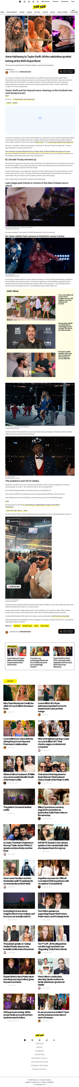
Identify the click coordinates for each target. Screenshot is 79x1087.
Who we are (45, 1)
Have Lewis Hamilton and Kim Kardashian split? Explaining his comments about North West (18, 881)
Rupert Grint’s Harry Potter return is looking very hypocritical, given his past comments (18, 979)
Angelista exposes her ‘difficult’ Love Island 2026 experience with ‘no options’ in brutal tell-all (53, 881)
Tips (72, 1)
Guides (52, 12)
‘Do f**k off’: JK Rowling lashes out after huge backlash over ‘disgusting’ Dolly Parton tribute (52, 946)
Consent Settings (39, 1066)
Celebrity (17, 626)
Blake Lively (39, 142)
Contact (55, 1)
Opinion (45, 12)
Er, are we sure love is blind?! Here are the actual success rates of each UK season (53, 1015)
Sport (36, 626)
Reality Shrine (63, 12)
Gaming (29, 12)
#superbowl (30, 99)
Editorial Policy (39, 1058)
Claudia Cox (14, 72)
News (2, 12)
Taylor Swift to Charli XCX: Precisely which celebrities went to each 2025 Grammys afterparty (62, 662)
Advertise (64, 1)
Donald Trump (27, 626)
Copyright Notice (39, 1062)
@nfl (7, 96)
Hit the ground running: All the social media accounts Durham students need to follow (17, 1015)
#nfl (24, 99)
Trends (21, 12)
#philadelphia (40, 505)
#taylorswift (18, 99)
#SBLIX (57, 505)
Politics (37, 12)
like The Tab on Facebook (60, 616)
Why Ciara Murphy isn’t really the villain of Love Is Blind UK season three (18, 706)
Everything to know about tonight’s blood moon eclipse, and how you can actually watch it (19, 914)
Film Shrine (74, 12)
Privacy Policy (39, 1069)
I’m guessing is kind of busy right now (60, 142)
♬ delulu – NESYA (11, 103)
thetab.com (36, 1080)
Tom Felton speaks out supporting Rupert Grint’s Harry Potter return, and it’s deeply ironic (53, 914)
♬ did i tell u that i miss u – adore (16, 510)
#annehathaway (30, 505)
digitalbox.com (41, 1084)
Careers (39, 1051)
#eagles (48, 505)
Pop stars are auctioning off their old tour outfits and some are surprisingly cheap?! (39, 662)
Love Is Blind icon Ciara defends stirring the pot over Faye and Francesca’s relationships (18, 741)
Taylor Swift (44, 626)
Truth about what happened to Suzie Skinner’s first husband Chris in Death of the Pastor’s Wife (53, 777)
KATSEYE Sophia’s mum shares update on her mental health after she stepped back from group (53, 845)
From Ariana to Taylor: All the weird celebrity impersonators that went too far (16, 661)
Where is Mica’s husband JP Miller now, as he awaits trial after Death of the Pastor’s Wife (19, 777)
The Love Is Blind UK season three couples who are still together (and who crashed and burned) (65, 299)
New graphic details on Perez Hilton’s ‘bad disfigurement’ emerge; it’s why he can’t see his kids (65, 326)
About (39, 1047)
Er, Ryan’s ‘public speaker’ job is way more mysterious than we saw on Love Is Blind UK (65, 355)
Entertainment (12, 12)
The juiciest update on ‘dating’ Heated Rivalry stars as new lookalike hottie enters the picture (18, 946)
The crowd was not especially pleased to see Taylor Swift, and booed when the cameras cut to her (37, 151)
